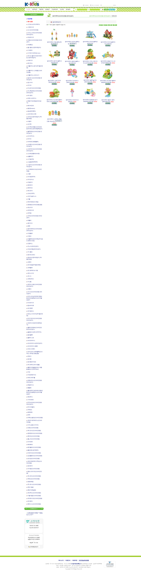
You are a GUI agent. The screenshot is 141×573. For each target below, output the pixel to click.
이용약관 (74, 560)
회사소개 (61, 560)
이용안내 (67, 560)
